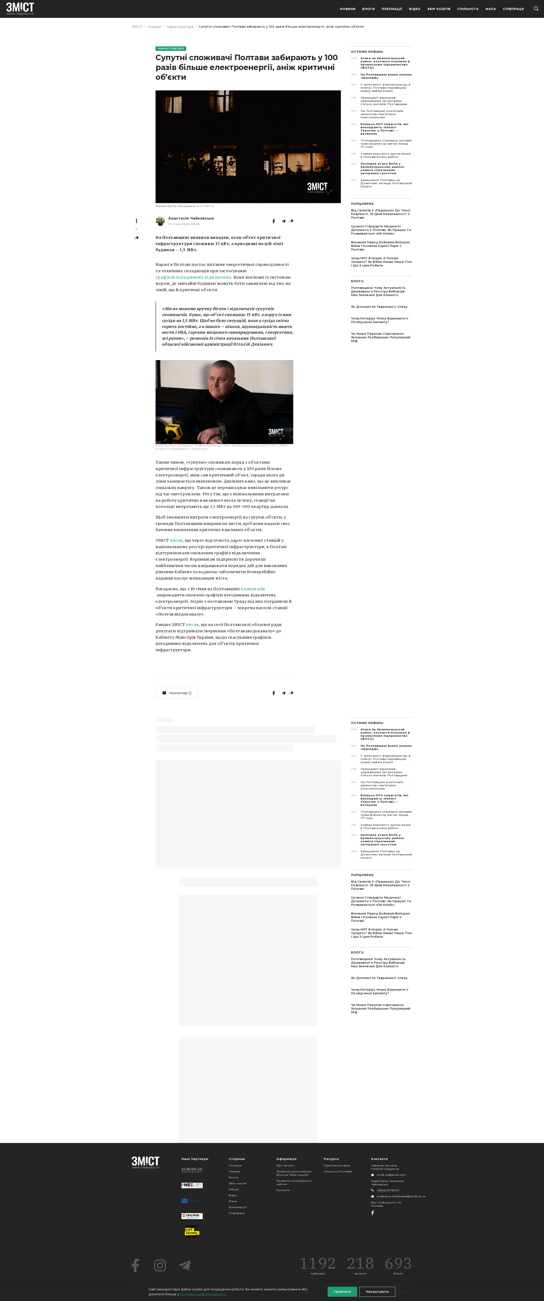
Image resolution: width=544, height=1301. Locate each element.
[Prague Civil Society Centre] (192, 1231)
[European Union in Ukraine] (192, 1200)
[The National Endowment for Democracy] (192, 1185)
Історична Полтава (338, 1171)
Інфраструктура (180, 27)
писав (176, 540)
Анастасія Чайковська (191, 218)
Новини (348, 9)
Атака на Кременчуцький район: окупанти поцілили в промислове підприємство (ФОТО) (380, 62)
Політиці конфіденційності (203, 1294)
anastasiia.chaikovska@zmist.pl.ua (401, 1196)
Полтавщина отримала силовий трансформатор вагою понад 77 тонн (381, 143)
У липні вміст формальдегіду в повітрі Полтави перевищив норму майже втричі (381, 88)
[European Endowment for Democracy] (192, 1170)
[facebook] (135, 1265)
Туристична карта (337, 1165)
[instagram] (160, 1265)
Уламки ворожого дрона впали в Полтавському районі (381, 155)
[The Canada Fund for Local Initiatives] (192, 1216)
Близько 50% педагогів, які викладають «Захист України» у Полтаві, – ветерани (379, 128)
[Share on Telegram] (284, 221)
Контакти (283, 1190)
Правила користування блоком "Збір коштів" (294, 1173)
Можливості (238, 1207)
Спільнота (468, 9)
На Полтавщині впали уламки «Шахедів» (381, 76)
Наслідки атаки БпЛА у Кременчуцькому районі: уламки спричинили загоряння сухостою (378, 168)
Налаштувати (377, 1292)
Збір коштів (237, 1183)
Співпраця (513, 9)
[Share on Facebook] (274, 221)
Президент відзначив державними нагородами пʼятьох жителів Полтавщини (379, 101)
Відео (415, 9)
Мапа (491, 9)
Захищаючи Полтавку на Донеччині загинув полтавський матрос (381, 183)
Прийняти (342, 1292)
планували (253, 588)
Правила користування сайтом (294, 1182)
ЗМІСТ (137, 27)
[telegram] (184, 1265)
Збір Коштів (439, 9)
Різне (233, 1201)
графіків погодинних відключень (194, 277)
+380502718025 (388, 1190)
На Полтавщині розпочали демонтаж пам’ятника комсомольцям (377, 114)
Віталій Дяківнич (252, 344)
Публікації (392, 9)
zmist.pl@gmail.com (391, 1174)
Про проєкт (285, 1165)
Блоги (368, 9)
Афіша (233, 1189)
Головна (235, 1165)
